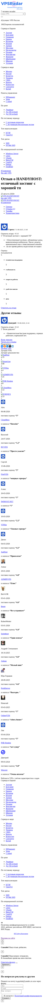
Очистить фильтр (8, 962)
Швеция (9, 61)
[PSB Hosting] (7, 381)
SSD (7, 143)
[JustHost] (5, 355)
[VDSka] (5, 368)
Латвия (9, 46)
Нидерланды (11, 50)
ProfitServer (5, 688)
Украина (9, 78)
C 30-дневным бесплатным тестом (20, 124)
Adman (4, 661)
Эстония (9, 63)
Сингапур (10, 87)
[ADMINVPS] (7, 375)
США (8, 80)
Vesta (8, 99)
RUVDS (4, 447)
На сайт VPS (6, 173)
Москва (9, 71)
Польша (9, 52)
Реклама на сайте (8, 938)
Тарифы (9, 211)
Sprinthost (5, 634)
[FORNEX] (6, 394)
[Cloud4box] (6, 388)
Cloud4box (5, 420)
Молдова (9, 48)
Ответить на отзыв (8, 308)
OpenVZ (9, 135)
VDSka (4, 525)
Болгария (9, 35)
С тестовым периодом (15, 122)
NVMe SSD (10, 145)
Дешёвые (9, 110)
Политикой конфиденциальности (28, 996)
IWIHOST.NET (7, 502)
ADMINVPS (6, 579)
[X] (10, 346)
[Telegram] (13, 346)
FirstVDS (4, 474)
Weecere (4, 770)
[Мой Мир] (7, 346)
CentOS (9, 162)
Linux (8, 156)
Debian (8, 164)
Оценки (9, 207)
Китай (8, 89)
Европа (9, 39)
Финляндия (10, 54)
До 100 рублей (12, 112)
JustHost (4, 552)
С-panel (9, 101)
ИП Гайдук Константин (21, 934)
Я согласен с (22, 996)
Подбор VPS (6, 348)
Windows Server (12, 154)
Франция (9, 57)
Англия (9, 33)
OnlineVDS (5, 716)
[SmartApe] (6, 361)
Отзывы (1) (10, 209)
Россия (8, 74)
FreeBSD (9, 167)
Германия (10, 37)
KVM (8, 133)
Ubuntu (9, 158)
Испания (9, 41)
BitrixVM (9, 160)
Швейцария (10, 59)
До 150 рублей (12, 114)
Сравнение (6, 171)
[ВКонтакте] (2, 346)
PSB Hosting (6, 743)
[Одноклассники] (5, 346)
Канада (9, 82)
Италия (9, 44)
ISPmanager (10, 97)
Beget (3, 606)
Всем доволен (6, 340)
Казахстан (10, 84)
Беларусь (9, 76)
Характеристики (12, 213)
